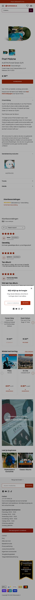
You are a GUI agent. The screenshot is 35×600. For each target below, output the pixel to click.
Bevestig (25, 303)
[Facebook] (13, 309)
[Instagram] (19, 309)
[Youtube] (16, 309)
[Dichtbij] (31, 288)
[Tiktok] (22, 309)
